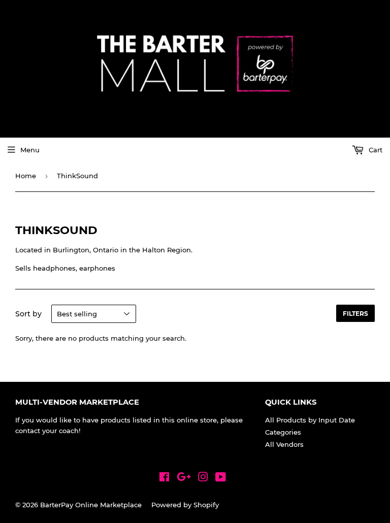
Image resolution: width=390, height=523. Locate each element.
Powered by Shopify (185, 505)
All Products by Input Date (310, 420)
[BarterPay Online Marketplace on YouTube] (220, 478)
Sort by (28, 313)
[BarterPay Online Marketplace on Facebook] (164, 478)
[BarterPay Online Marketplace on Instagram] (203, 478)
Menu (30, 150)
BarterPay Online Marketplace (91, 505)
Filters (355, 313)
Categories (283, 432)
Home (25, 176)
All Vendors (284, 444)
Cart (374, 150)
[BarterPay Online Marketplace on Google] (184, 478)
